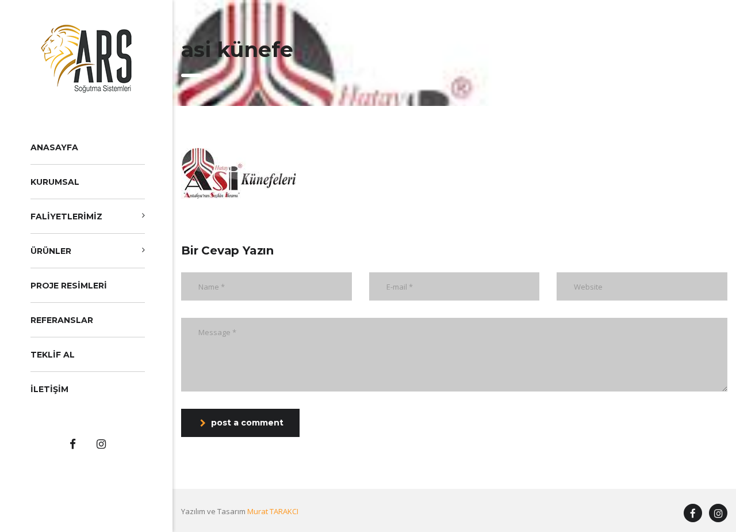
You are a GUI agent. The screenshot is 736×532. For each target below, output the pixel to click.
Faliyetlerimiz (66, 216)
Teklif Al (52, 354)
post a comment (247, 422)
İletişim (49, 389)
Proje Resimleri (68, 285)
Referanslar (61, 320)
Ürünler (50, 251)
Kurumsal (54, 182)
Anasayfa (54, 147)
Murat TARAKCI (272, 511)
